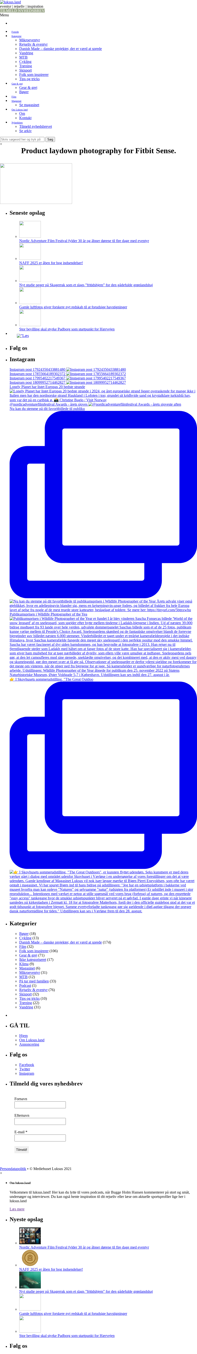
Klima (24, 964)
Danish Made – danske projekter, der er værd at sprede (60, 49)
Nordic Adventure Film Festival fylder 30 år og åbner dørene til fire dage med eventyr (84, 241)
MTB (23, 57)
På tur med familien (34, 981)
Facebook (26, 1065)
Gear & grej (17, 83)
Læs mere (17, 1209)
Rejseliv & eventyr (33, 44)
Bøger (24, 92)
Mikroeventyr (29, 40)
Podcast (25, 985)
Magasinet (16, 101)
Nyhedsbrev (17, 122)
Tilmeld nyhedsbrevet (35, 126)
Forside (15, 31)
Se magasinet (29, 105)
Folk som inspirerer (34, 75)
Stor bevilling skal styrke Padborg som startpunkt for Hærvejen (67, 329)
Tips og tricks (29, 79)
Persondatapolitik (13, 1169)
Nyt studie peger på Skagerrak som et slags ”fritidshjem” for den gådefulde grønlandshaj (86, 285)
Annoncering (29, 1044)
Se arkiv (25, 131)
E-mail (20, 1132)
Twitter (24, 1069)
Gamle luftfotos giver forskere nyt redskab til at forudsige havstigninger (73, 307)
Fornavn (20, 1099)
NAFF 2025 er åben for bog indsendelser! (51, 263)
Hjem (23, 1036)
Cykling (25, 62)
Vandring (26, 53)
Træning (25, 66)
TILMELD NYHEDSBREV (22, 11)
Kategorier (16, 36)
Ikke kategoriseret (32, 960)
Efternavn (21, 1115)
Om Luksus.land (20, 109)
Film (14, 96)
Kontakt (25, 118)
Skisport (25, 70)
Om (22, 113)
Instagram (26, 1073)
